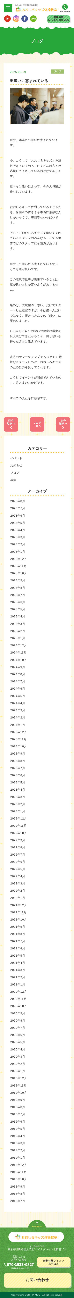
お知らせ (16, 465)
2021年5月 (17, 955)
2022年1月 (17, 897)
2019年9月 (17, 1099)
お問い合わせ (37, 1280)
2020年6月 (17, 1035)
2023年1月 (17, 811)
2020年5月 (17, 1042)
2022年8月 (17, 847)
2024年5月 (17, 696)
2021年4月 (17, 962)
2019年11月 (18, 1085)
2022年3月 (17, 883)
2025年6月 (17, 602)
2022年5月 (17, 869)
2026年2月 (17, 544)
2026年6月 (17, 515)
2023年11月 (18, 739)
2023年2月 (17, 804)
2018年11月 (18, 1172)
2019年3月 (17, 1143)
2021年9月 (17, 926)
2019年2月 (17, 1150)
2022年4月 (17, 876)
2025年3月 (17, 623)
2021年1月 (17, 984)
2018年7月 (17, 1201)
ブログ (14, 472)
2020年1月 (17, 1071)
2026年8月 (17, 501)
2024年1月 (17, 724)
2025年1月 (17, 638)
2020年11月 (18, 998)
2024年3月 (17, 710)
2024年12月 (18, 645)
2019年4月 (17, 1136)
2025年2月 (17, 631)
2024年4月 (17, 703)
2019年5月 (17, 1128)
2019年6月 (17, 1121)
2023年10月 (18, 746)
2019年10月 (18, 1092)
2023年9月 (17, 753)
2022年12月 (18, 818)
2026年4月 (17, 530)
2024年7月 (17, 681)
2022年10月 (18, 833)
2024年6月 (17, 688)
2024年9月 (17, 667)
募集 (13, 480)
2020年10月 (18, 1006)
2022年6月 (17, 861)
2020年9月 (17, 1013)
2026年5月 (17, 522)
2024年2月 (17, 717)
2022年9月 (17, 840)
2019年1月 (17, 1157)
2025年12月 (18, 558)
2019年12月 (18, 1078)
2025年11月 (18, 566)
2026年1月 (17, 551)
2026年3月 (17, 537)
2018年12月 (18, 1164)
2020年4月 (17, 1049)
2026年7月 (17, 508)
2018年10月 (18, 1179)
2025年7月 (17, 595)
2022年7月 (17, 854)
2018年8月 (17, 1193)
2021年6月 (17, 948)
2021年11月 (18, 912)
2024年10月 (18, 660)
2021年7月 (17, 941)
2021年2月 (17, 977)
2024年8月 (17, 674)
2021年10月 (18, 919)
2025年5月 (17, 609)
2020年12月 (18, 991)
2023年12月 (18, 732)
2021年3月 (17, 970)
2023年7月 (17, 768)
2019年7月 (17, 1114)
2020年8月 (17, 1020)
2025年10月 (18, 573)
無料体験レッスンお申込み (58, 19)
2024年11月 (18, 652)
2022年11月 (18, 825)
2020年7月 (17, 1027)
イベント (16, 458)
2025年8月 (17, 587)
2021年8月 (17, 933)
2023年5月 (17, 782)
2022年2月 (17, 890)
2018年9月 (17, 1186)
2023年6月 (17, 775)
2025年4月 (17, 616)
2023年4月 (17, 789)
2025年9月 (17, 580)
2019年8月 (17, 1107)
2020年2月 (17, 1063)
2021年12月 (18, 905)
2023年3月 (17, 797)
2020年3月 (17, 1056)
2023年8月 (17, 761)
